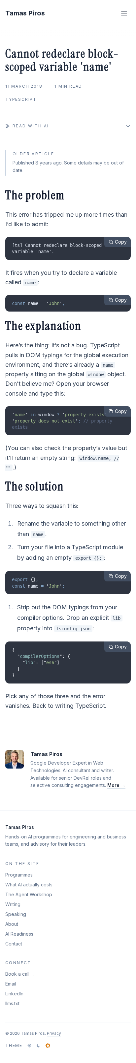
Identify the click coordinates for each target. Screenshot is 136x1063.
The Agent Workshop (28, 894)
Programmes (19, 875)
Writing (12, 904)
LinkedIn (14, 993)
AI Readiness (19, 934)
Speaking (15, 914)
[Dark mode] (38, 1045)
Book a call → (20, 974)
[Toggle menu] (124, 13)
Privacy (54, 1033)
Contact (13, 943)
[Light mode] (29, 1045)
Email (10, 984)
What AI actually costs (28, 884)
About (11, 924)
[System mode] (48, 1045)
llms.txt (12, 1003)
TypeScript (21, 99)
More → (116, 785)
